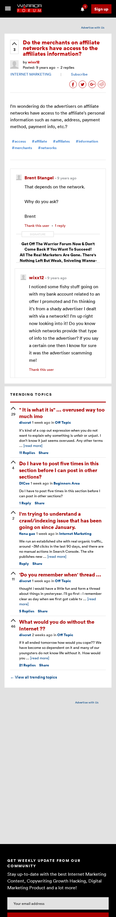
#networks (47, 148)
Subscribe (79, 74)
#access (19, 141)
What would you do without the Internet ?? (56, 625)
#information (87, 141)
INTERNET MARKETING (30, 74)
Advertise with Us (92, 27)
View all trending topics (33, 677)
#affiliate (39, 141)
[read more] (33, 445)
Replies (27, 452)
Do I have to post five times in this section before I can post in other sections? (59, 470)
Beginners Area (66, 483)
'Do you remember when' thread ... (60, 574)
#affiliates (61, 141)
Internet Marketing (75, 533)
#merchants (22, 148)
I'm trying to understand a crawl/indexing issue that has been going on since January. (60, 520)
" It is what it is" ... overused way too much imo (62, 412)
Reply (25, 503)
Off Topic (63, 422)
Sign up (101, 9)
